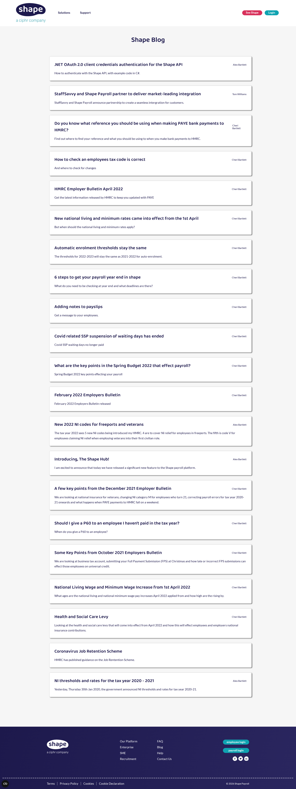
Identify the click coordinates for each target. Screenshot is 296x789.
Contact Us (164, 759)
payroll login (236, 750)
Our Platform (128, 741)
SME (123, 753)
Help (160, 753)
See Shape (252, 12)
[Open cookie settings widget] (5, 783)
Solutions (64, 12)
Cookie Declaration (111, 783)
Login (271, 12)
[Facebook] (235, 759)
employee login (236, 742)
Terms (51, 783)
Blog (160, 747)
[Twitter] (240, 758)
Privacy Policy (69, 783)
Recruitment (128, 759)
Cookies (88, 783)
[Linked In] (246, 758)
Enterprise (127, 747)
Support (85, 12)
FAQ (160, 741)
